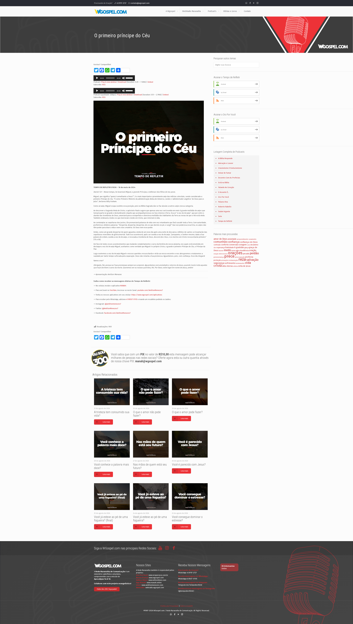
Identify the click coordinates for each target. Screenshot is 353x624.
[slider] (129, 77)
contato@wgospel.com (140, 3)
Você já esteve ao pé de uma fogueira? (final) (111, 518)
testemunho (240, 263)
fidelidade (229, 247)
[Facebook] (250, 3)
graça (246, 247)
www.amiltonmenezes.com (152, 585)
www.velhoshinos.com (157, 580)
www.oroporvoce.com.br (158, 575)
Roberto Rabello (224, 207)
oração (252, 250)
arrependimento (242, 239)
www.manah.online (154, 583)
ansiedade (232, 239)
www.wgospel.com (156, 578)
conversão (233, 245)
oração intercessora (221, 254)
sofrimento (230, 263)
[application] (114, 78)
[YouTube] (253, 3)
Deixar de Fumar (224, 173)
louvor (221, 251)
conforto (225, 245)
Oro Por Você (223, 197)
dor (215, 247)
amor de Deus (220, 239)
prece (229, 256)
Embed (150, 82)
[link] (177, 11)
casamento (252, 239)
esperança (220, 247)
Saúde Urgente (224, 211)
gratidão (240, 247)
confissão (217, 245)
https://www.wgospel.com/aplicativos (146, 295)
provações (225, 260)
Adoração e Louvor (225, 163)
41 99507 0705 (131, 299)
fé (235, 247)
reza (242, 259)
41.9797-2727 (121, 3)
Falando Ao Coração (226, 187)
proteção (217, 260)
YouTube (113, 290)
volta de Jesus (244, 266)
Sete (220, 216)
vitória (235, 266)
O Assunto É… (223, 192)
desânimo (254, 245)
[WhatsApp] (246, 3)
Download (122, 82)
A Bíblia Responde (225, 158)
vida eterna (227, 266)
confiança (234, 241)
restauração (233, 260)
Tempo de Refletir (225, 221)
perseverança (219, 257)
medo (227, 250)
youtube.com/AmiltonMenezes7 (150, 290)
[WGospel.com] (110, 11)
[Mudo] (123, 78)
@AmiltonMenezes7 (110, 308)
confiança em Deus (249, 242)
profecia (249, 257)
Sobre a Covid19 (186, 606)
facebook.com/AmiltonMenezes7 (117, 313)
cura (248, 245)
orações (235, 253)
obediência (244, 250)
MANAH (123, 286)
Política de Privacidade (169, 606)
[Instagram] (257, 3)
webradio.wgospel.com (154, 587)
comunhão (220, 241)
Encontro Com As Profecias (229, 178)
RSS (103, 85)
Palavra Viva (223, 202)
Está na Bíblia (223, 182)
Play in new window (108, 82)
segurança (219, 263)
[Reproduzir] (97, 78)
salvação (252, 260)
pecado (246, 253)
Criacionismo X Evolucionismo (230, 168)
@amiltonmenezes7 (113, 304)
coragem (243, 244)
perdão (254, 253)
